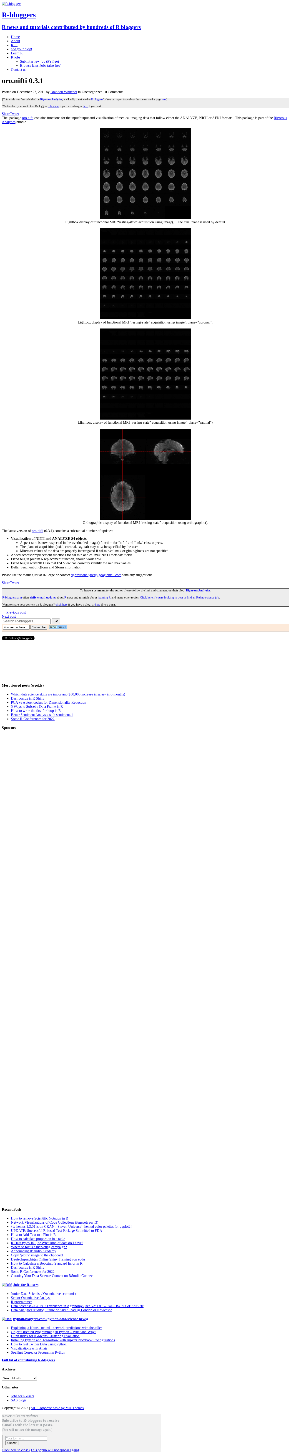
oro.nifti (27, 118)
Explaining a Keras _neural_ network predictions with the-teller (56, 1328)
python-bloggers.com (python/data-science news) (50, 1319)
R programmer (21, 1302)
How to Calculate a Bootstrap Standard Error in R (47, 1263)
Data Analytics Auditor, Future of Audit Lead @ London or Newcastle (61, 1310)
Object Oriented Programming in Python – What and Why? (53, 1332)
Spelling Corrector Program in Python (38, 1352)
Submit (12, 1443)
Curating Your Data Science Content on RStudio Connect (52, 1276)
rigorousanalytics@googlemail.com (96, 575)
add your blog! (21, 49)
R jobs (15, 57)
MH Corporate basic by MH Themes (57, 1408)
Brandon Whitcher (63, 92)
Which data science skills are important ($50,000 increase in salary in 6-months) (68, 694)
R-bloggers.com (12, 597)
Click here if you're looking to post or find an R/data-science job (179, 597)
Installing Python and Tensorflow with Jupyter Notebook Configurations (63, 1340)
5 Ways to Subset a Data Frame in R (37, 706)
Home (15, 37)
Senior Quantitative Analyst (30, 1298)
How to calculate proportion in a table (38, 1239)
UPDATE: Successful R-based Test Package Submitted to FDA (56, 1230)
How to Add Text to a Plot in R (33, 1235)
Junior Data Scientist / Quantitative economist (43, 1294)
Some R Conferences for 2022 (33, 719)
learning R (104, 597)
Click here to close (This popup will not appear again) (40, 1450)
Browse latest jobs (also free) (40, 65)
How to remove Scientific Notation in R (39, 1218)
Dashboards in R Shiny (27, 698)
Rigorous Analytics (51, 99)
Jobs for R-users (25, 1285)
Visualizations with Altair (29, 1348)
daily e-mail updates (43, 597)
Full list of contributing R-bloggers (28, 1360)
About (15, 41)
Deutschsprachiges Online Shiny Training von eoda (48, 1259)
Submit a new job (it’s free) (39, 61)
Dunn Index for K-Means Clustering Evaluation (45, 1336)
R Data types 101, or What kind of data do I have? (47, 1243)
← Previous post (14, 612)
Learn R (17, 53)
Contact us (18, 69)
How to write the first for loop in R (36, 711)
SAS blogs (18, 1400)
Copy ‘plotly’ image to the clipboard (37, 1255)
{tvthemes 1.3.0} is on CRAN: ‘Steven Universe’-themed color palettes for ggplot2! (71, 1226)
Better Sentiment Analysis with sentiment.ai (42, 715)
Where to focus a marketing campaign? (39, 1247)
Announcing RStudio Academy (33, 1251)
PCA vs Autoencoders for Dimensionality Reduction (48, 702)
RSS (14, 45)
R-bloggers (97, 99)
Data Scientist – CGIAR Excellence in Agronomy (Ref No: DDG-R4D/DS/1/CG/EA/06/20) (77, 1306)
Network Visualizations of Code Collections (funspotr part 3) (54, 1222)
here (164, 99)
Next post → (11, 616)
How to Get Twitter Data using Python (39, 1344)
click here (53, 106)
